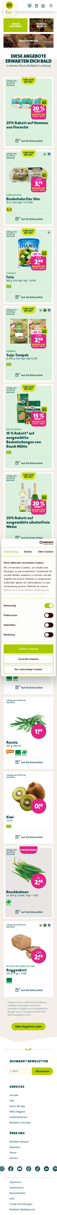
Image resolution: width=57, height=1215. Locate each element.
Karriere (14, 1158)
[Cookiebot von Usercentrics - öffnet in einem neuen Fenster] (40, 543)
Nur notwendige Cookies (28, 669)
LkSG (12, 1198)
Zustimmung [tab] (11, 551)
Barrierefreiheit (17, 1193)
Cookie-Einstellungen (21, 1203)
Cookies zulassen (28, 649)
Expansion (15, 1147)
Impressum (15, 1182)
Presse (13, 1152)
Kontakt (14, 1095)
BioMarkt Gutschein (20, 1122)
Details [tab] (28, 551)
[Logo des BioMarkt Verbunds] (8, 5)
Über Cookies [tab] (45, 551)
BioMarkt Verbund (19, 1141)
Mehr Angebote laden (28, 1026)
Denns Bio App (17, 1106)
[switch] (48, 615)
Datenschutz (17, 1187)
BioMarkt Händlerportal (22, 1209)
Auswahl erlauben (28, 659)
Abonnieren (42, 1071)
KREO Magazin (17, 1111)
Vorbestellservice (19, 1117)
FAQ (12, 1100)
